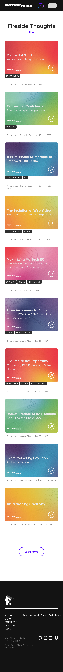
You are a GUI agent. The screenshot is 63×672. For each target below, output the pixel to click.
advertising (23, 332)
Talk (51, 615)
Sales (22, 282)
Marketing (34, 282)
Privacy (59, 615)
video (27, 231)
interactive (38, 383)
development (13, 177)
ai (25, 177)
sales (24, 383)
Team (44, 615)
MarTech (10, 282)
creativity (12, 76)
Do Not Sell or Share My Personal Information (19, 646)
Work (36, 615)
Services (27, 615)
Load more (31, 551)
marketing (12, 383)
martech (10, 127)
